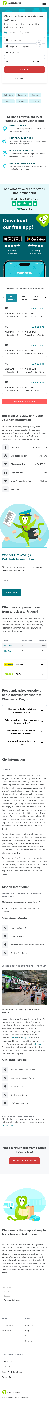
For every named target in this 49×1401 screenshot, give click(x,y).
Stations (35, 101)
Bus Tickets (6, 1288)
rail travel (38, 1044)
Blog (27, 1330)
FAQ (8, 101)
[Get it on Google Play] (35, 239)
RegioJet (26, 1038)
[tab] (12, 34)
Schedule (8, 95)
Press (27, 1336)
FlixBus (7, 651)
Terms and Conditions (12, 1372)
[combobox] (24, 40)
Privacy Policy (8, 1377)
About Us (29, 1325)
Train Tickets (8, 1330)
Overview (21, 95)
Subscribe (11, 592)
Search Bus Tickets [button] (24, 1161)
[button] (44, 3)
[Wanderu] (12, 3)
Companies (7, 1366)
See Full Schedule (24, 401)
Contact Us (7, 1361)
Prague (7, 1296)
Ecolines (8, 645)
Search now (7, 1125)
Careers (28, 1341)
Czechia (7, 1292)
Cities (21, 101)
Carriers (35, 95)
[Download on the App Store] (12, 239)
